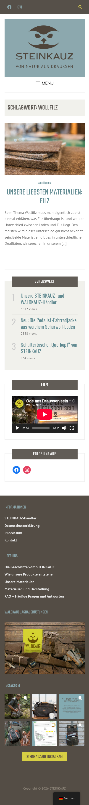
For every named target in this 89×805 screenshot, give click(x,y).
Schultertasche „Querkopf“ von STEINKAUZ (49, 348)
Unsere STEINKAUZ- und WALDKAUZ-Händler (42, 299)
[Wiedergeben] (17, 428)
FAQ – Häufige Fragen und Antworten (34, 596)
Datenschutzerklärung (22, 525)
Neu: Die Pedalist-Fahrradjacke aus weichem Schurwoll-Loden (48, 323)
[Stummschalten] (64, 428)
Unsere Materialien (19, 581)
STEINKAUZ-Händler (21, 518)
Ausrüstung (44, 183)
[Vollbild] (71, 428)
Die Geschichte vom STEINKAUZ (30, 567)
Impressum (13, 533)
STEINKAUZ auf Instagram (44, 757)
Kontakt (11, 540)
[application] (45, 414)
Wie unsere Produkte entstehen (30, 574)
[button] (45, 83)
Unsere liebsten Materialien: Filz (44, 197)
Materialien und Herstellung (27, 589)
